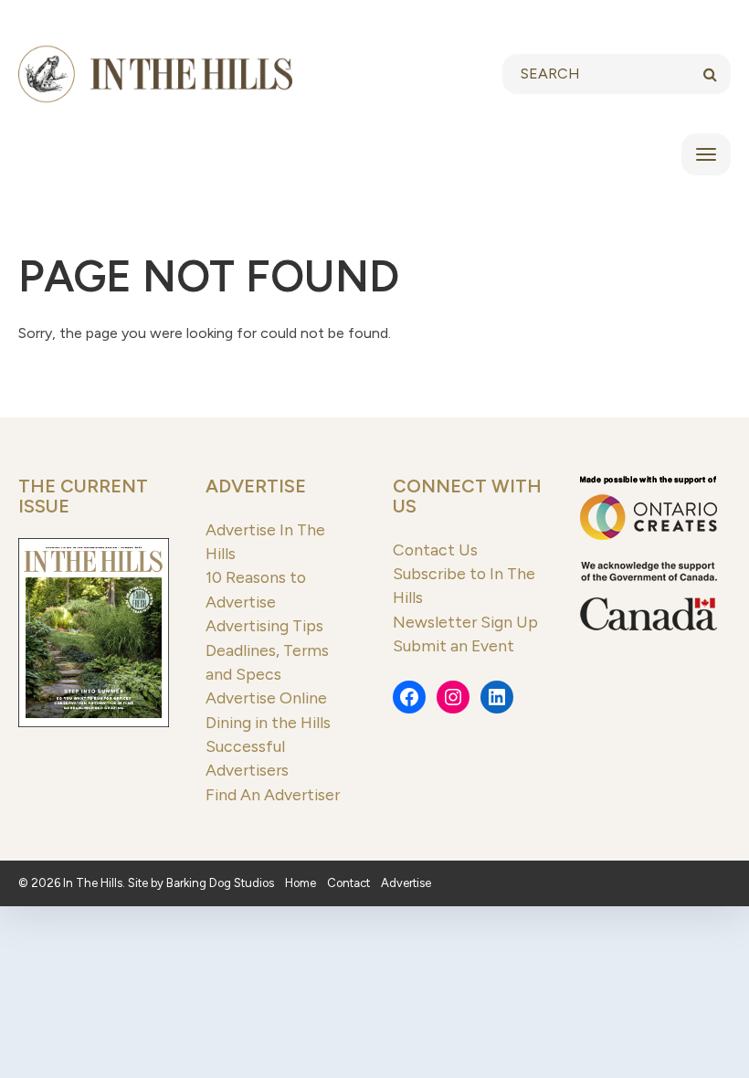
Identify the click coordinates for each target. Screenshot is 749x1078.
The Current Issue (83, 496)
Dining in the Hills (268, 722)
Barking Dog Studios (220, 883)
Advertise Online (266, 697)
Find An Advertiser (273, 794)
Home (300, 883)
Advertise (256, 486)
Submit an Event (453, 645)
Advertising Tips (264, 625)
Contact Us (435, 549)
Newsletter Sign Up (465, 621)
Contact (348, 883)
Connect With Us (467, 496)
